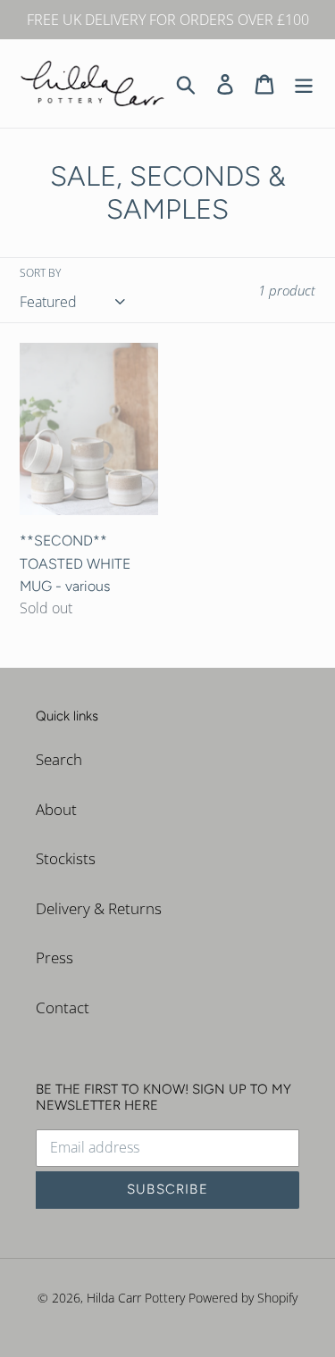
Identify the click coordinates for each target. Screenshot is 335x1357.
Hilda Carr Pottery (136, 1297)
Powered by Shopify (242, 1297)
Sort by (40, 272)
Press (54, 957)
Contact (62, 1007)
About (56, 809)
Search (59, 759)
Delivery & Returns (99, 908)
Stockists (66, 858)
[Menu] (303, 83)
